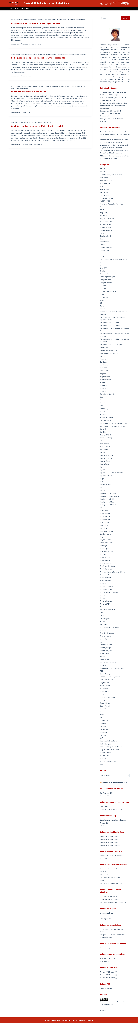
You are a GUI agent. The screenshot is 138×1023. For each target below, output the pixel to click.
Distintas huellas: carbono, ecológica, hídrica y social (37, 126)
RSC (101, 671)
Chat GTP (103, 268)
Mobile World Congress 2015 (76, 86)
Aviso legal (89, 1020)
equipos (103, 391)
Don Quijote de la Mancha (109, 353)
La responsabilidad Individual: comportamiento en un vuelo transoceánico (110, 113)
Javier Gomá (104, 522)
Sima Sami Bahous (106, 680)
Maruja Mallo (105, 575)
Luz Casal (103, 554)
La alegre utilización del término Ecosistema (111, 120)
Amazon (103, 207)
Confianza (103, 288)
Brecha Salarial (105, 236)
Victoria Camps (105, 753)
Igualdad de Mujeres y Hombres (111, 473)
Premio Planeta (105, 636)
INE (101, 487)
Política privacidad (78, 1020)
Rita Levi (103, 665)
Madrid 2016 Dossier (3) (108, 978)
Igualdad (103, 470)
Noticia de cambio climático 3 (110, 839)
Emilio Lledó (104, 371)
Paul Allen (103, 624)
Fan (101, 406)
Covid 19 (103, 300)
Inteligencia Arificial (107, 499)
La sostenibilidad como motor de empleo (114, 796)
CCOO (102, 253)
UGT (101, 738)
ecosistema (40, 20)
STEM (102, 718)
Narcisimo (103, 607)
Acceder (103, 1011)
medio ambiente (80, 20)
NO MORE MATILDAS (107, 610)
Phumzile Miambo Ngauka (109, 627)
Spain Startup (105, 709)
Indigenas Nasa (105, 484)
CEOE (102, 262)
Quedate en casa (106, 645)
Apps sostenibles (16, 86)
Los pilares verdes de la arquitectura (113, 820)
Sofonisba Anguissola (107, 697)
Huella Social (63, 86)
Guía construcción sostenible (110, 878)
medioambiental (106, 581)
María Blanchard (106, 569)
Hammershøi (104, 444)
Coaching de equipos (107, 277)
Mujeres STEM (105, 604)
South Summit (105, 706)
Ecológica (33, 20)
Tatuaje (103, 726)
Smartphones (15, 88)
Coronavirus (104, 297)
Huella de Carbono (50, 20)
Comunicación (105, 286)
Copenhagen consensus (108, 897)
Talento (103, 723)
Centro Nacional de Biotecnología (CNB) (114, 259)
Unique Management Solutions (111, 747)
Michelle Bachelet (106, 589)
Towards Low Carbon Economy (111, 809)
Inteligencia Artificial (107, 502)
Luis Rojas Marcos (106, 551)
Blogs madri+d (14, 8)
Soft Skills (103, 700)
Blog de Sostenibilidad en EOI (114, 782)
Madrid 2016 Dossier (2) (108, 975)
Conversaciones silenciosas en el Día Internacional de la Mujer (113, 93)
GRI (101, 441)
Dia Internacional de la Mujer (110, 323)
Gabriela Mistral (105, 420)
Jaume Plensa (105, 519)
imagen (102, 482)
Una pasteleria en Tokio (108, 741)
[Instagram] (114, 3)
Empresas (103, 385)
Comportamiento (106, 283)
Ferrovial (103, 872)
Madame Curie (105, 557)
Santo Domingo (105, 674)
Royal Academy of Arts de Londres (112, 668)
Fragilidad (103, 414)
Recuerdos (104, 656)
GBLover (103, 156)
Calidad (102, 245)
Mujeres (103, 598)
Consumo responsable (108, 291)
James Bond (104, 511)
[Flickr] (110, 3)
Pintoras (103, 630)
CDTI (102, 256)
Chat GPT (103, 265)
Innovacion (104, 490)
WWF (102, 826)
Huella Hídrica (71, 20)
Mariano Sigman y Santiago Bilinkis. (112, 572)
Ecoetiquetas (104, 961)
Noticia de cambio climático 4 (110, 842)
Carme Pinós (104, 251)
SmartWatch (24, 88)
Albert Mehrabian (106, 198)
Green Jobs (104, 807)
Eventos (103, 400)
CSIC (101, 303)
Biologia (103, 233)
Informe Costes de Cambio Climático (113, 902)
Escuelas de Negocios (107, 394)
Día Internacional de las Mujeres (111, 344)
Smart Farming (105, 686)
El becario (103, 368)
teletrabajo (104, 732)
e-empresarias (105, 916)
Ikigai (102, 479)
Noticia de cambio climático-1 (110, 845)
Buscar (125, 18)
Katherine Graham (106, 531)
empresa (103, 382)
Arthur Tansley (105, 227)
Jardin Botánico (105, 516)
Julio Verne (104, 525)
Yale (101, 764)
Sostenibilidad (81, 54)
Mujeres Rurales (106, 601)
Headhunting (104, 449)
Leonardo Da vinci (106, 543)
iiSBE (102, 881)
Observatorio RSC (106, 988)
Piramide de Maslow (107, 633)
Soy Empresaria (105, 919)
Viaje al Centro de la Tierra (109, 750)
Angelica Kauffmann (107, 218)
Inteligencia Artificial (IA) (108, 505)
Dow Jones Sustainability (109, 869)
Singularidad (104, 683)
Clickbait (103, 271)
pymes (102, 642)
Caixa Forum (104, 242)
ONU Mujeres (105, 619)
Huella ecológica (106, 948)
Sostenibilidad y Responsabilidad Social (47, 3)
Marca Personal (105, 563)
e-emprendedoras (106, 913)
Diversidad (22, 54)
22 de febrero (105, 172)
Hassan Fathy (105, 446)
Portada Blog (25, 8)
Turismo (103, 735)
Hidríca (42, 54)
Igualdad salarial (106, 476)
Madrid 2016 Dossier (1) (108, 972)
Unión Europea (105, 744)
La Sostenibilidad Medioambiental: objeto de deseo (36, 23)
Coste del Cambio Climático (109, 899)
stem (102, 715)
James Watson (105, 514)
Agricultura (15, 20)
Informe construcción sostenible (111, 883)
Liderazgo (103, 546)
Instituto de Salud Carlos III (109, 496)
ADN (101, 186)
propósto (103, 639)
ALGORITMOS (105, 201)
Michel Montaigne (106, 586)
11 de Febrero (105, 169)
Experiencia (104, 403)
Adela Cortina (105, 183)
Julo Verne (103, 528)
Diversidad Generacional (108, 350)
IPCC (101, 508)
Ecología (103, 359)
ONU (102, 616)
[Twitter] (106, 3)
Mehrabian (104, 583)
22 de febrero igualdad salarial (111, 175)
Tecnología (104, 729)
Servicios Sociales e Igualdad (110, 677)
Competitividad (105, 280)
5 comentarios (37, 144)
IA (101, 467)
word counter (105, 145)
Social (102, 694)
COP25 (102, 294)
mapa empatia (105, 560)
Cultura (102, 306)
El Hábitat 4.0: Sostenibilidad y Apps (28, 91)
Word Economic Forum (108, 761)
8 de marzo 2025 (106, 181)
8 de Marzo (104, 178)
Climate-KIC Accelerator (108, 274)
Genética (103, 432)
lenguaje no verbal (106, 537)
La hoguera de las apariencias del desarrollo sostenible (38, 58)
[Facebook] (101, 3)
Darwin (102, 309)
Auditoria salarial (106, 230)
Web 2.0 (103, 758)
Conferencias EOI (106, 793)
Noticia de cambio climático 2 (110, 836)
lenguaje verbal (105, 540)
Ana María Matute (106, 216)
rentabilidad (104, 659)
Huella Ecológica (61, 20)
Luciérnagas (104, 549)
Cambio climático (24, 20)
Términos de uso (50, 1020)
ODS (101, 613)
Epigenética (104, 388)
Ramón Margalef (106, 651)
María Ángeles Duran (107, 566)
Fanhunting (104, 409)
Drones (102, 356)
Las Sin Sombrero (106, 534)
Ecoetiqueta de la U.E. (107, 958)
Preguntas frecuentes (64, 1020)
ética (101, 397)
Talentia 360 (104, 721)
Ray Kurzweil (104, 653)
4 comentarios (36, 44)
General (103, 429)
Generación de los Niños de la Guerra (113, 426)
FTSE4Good (104, 875)
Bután (102, 239)
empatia (103, 374)
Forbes (102, 412)
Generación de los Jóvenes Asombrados (114, 423)
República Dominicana (108, 662)
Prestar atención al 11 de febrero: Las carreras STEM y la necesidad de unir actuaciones (113, 105)
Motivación (104, 595)
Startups (103, 712)
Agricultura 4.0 (105, 195)
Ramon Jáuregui (106, 648)
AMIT (102, 210)
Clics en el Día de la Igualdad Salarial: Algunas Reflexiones (113, 99)
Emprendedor (105, 377)
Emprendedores (105, 379)
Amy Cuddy (104, 213)
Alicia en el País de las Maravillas (111, 204)
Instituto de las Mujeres (108, 493)
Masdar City (104, 823)
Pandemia (103, 621)
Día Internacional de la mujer (110, 325)
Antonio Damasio (106, 221)
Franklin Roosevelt (106, 417)
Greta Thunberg (106, 438)
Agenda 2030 (15, 54)
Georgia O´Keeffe (106, 435)
